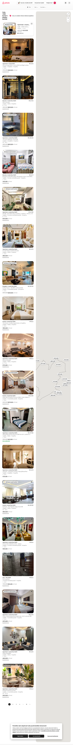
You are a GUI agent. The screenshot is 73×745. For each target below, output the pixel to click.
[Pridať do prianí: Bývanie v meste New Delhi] (32, 77)
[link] (6, 704)
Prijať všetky (20, 736)
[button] (25, 30)
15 (26, 704)
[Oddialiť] (68, 21)
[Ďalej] (29, 704)
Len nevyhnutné (36, 736)
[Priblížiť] (68, 18)
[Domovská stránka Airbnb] (6, 3)
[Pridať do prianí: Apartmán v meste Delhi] (32, 40)
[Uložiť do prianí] (32, 24)
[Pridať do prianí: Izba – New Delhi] (32, 554)
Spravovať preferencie (52, 736)
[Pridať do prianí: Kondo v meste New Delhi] (32, 298)
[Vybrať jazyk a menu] (65, 2)
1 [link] (9, 704)
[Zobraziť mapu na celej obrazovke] (68, 14)
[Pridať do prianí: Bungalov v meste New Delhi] (32, 263)
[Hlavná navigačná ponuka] (69, 2)
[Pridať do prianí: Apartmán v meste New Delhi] (32, 114)
